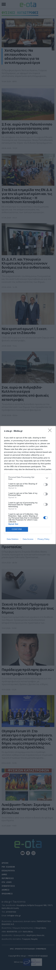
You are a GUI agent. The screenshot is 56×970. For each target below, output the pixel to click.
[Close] (50, 431)
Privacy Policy (43, 539)
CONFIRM (17, 529)
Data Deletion (12, 539)
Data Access (28, 539)
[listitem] (28, 478)
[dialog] (28, 485)
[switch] (45, 484)
